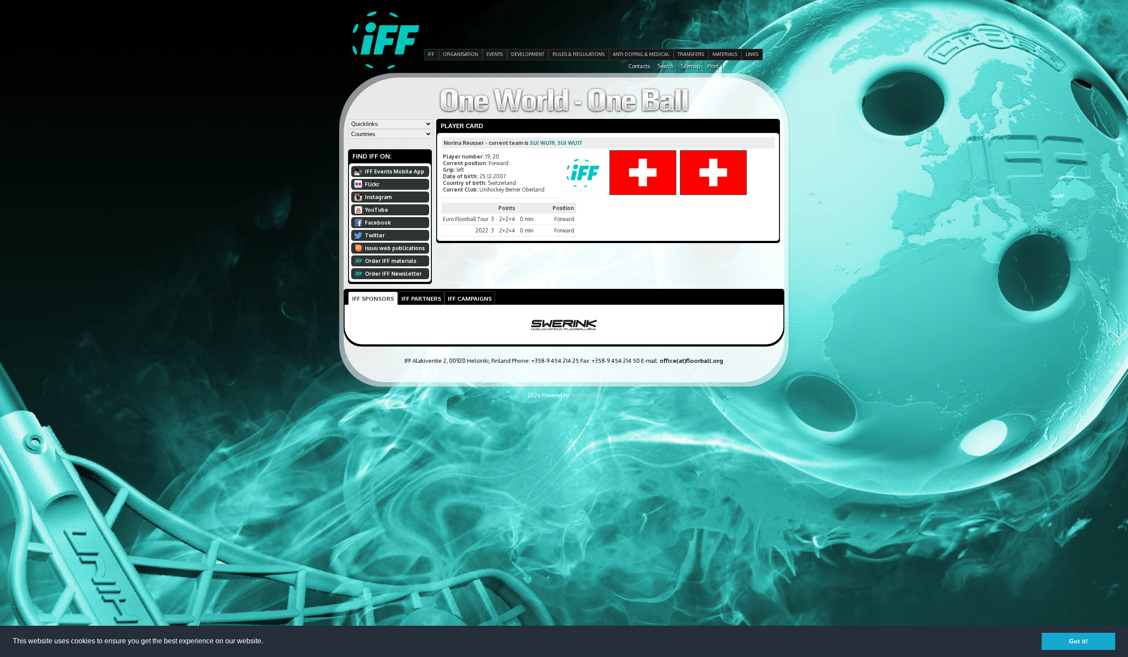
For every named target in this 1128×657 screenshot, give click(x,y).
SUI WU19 (542, 143)
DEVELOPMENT (527, 54)
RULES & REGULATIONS (579, 54)
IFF (431, 54)
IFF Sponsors (373, 298)
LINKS (752, 54)
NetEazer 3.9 (586, 395)
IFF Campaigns (470, 298)
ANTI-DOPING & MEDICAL (641, 54)
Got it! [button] (1078, 641)
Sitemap (690, 66)
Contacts (639, 66)
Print (713, 66)
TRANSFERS (691, 54)
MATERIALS (724, 54)
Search (665, 66)
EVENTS (494, 54)
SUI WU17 (569, 143)
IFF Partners (421, 298)
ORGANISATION (460, 54)
